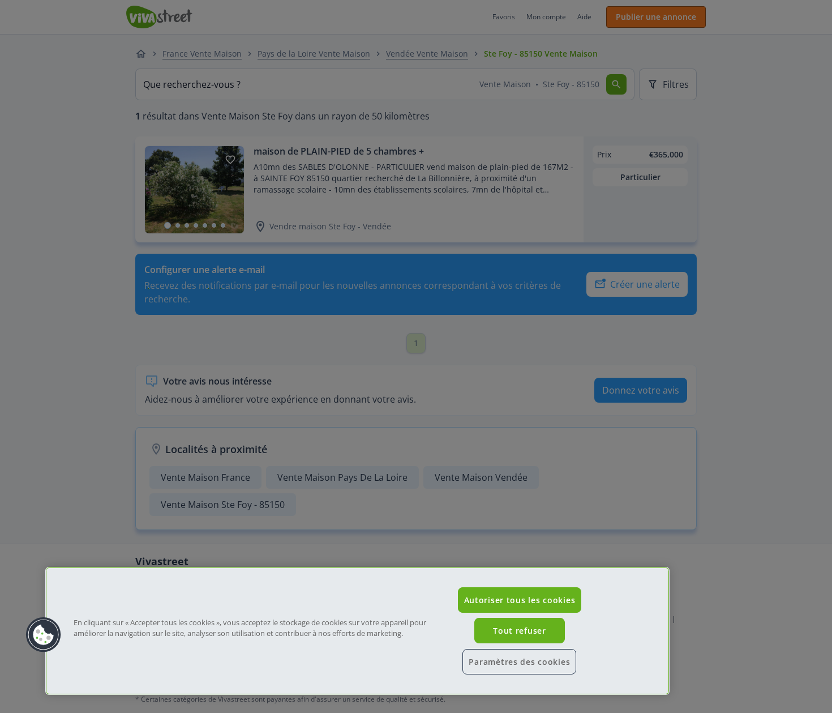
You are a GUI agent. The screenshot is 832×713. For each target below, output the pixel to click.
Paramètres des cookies (519, 661)
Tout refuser (519, 630)
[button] (43, 635)
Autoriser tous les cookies (520, 600)
